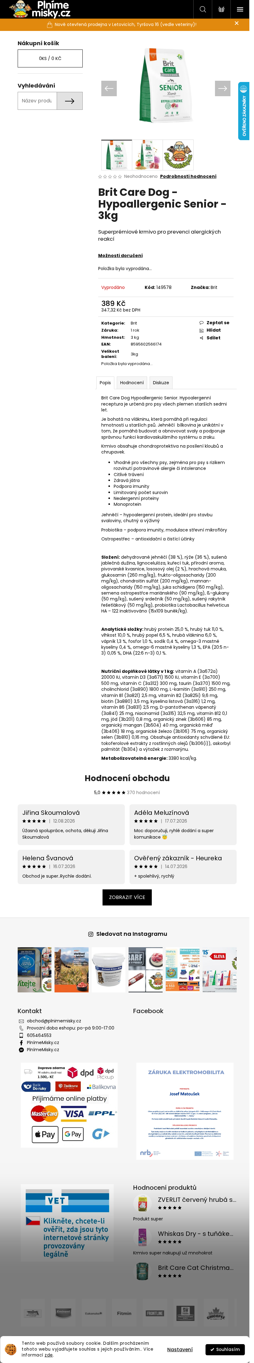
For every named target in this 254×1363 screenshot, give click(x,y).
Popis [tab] (102, 383)
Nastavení (180, 1349)
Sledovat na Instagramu (129, 934)
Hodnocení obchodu (124, 778)
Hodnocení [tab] (129, 383)
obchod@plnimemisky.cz (51, 1021)
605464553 (36, 1035)
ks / (48, 58)
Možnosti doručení (118, 255)
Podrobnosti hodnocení (186, 176)
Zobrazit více (125, 897)
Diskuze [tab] (159, 383)
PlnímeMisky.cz (40, 1042)
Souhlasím (228, 1349)
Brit (211, 287)
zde (49, 1355)
